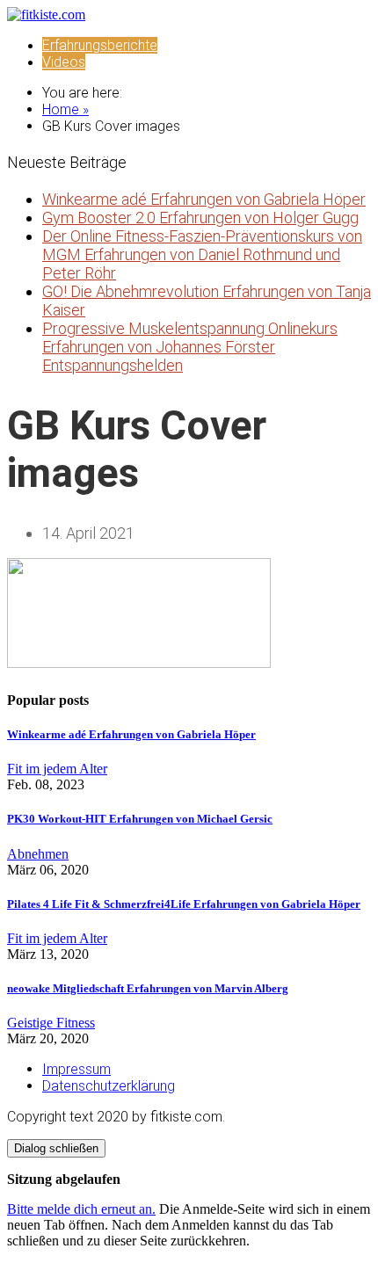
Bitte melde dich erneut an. (81, 1208)
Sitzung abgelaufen (63, 1179)
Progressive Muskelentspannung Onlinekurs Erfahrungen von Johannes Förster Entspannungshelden (190, 346)
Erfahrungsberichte (99, 45)
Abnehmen (38, 853)
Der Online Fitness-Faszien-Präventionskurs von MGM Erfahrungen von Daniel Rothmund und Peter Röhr (202, 254)
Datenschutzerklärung (108, 1086)
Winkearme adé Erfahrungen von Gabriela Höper (204, 199)
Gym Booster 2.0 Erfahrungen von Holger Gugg (200, 217)
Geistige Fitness (51, 1022)
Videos (63, 62)
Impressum (76, 1069)
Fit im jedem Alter (57, 768)
